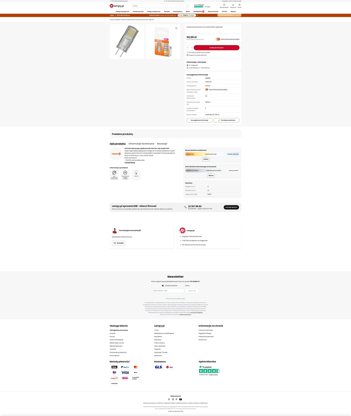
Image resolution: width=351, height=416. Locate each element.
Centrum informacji (206, 330)
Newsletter (158, 336)
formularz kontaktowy (197, 312)
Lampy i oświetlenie (115, 19)
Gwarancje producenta (118, 352)
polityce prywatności (185, 314)
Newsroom (158, 356)
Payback (157, 349)
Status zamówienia (116, 340)
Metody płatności (116, 346)
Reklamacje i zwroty (117, 343)
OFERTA (187, 15)
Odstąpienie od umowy (119, 330)
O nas (156, 330)
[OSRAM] (116, 153)
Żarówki (123, 19)
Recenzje (162, 143)
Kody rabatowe (159, 346)
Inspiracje (157, 352)
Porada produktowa (228, 120)
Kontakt (112, 333)
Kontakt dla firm (231, 207)
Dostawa (113, 349)
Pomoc (112, 336)
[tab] (118, 143)
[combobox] (160, 6)
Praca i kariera (159, 343)
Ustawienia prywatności (150, 403)
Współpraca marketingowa (164, 333)
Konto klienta (114, 356)
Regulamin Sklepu (205, 333)
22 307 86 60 (195, 206)
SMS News (157, 340)
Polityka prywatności (206, 336)
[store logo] (117, 6)
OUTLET (224, 11)
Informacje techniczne (141, 143)
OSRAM (207, 78)
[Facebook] (170, 399)
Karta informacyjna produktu (230, 39)
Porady (164, 352)
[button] (176, 28)
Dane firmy (203, 340)
